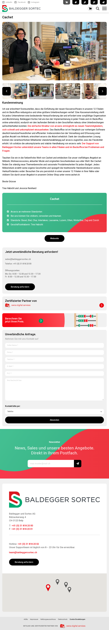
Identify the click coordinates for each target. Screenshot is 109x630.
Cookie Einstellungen (77, 619)
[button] (102, 91)
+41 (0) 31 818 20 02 (28, 544)
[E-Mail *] (54, 366)
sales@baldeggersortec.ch (18, 259)
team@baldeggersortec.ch (23, 552)
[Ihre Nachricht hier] (54, 388)
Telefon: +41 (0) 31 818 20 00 (18, 264)
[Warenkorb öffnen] (90, 8)
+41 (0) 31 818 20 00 (22, 525)
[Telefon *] (54, 359)
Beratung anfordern (20, 287)
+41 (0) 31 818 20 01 (22, 529)
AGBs (26, 619)
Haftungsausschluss (48, 619)
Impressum (34, 619)
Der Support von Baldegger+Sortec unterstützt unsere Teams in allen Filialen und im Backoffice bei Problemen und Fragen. (53, 147)
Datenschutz (62, 619)
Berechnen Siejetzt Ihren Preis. (14, 320)
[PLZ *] (54, 373)
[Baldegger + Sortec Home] (42, 8)
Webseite (54, 238)
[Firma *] (54, 352)
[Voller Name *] (54, 345)
